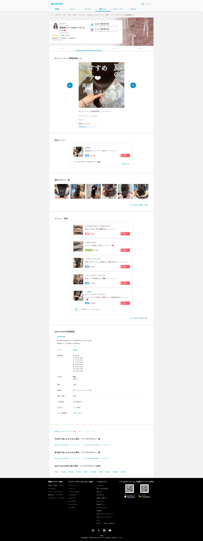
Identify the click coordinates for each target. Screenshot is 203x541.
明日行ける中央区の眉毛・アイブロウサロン (67, 445)
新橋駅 (86, 472)
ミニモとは (100, 485)
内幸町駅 (78, 472)
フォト (112, 15)
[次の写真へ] (133, 85)
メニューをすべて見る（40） (138, 318)
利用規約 (99, 510)
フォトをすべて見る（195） (139, 205)
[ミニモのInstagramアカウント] (93, 531)
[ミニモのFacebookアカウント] (104, 531)
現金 (74, 377)
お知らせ (99, 491)
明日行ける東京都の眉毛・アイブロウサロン (67, 458)
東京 (65, 15)
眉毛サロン (58, 15)
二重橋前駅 (115, 472)
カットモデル (72, 507)
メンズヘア (71, 488)
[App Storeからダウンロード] (129, 497)
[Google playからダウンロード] (144, 497)
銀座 (69, 15)
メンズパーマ (72, 498)
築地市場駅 (93, 472)
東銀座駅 (71, 472)
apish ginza (82, 15)
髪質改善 (82, 127)
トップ (51, 15)
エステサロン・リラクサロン (56, 498)
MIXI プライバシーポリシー (104, 517)
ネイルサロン (52, 488)
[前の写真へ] (70, 85)
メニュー (114, 48)
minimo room (100, 495)
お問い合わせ (77, 413)
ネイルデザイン (72, 501)
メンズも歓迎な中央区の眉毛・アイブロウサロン (96, 445)
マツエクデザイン (73, 504)
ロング (82, 120)
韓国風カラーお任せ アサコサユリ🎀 (97, 15)
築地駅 (107, 472)
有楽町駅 (63, 472)
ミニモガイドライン (102, 507)
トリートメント (92, 127)
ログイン (149, 4)
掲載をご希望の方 (102, 498)
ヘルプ (98, 520)
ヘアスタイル (72, 485)
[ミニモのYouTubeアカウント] (110, 531)
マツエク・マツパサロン (55, 491)
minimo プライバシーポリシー (105, 514)
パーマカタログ (72, 495)
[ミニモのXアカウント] (99, 531)
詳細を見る (125, 164)
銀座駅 (75, 15)
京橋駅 (101, 472)
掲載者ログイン (101, 504)
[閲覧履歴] (142, 4)
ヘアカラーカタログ (74, 491)
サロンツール (100, 501)
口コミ (140, 48)
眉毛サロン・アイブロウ (55, 495)
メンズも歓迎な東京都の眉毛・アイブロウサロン (96, 458)
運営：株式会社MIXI (102, 488)
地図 (89, 340)
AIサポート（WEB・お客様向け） (106, 523)
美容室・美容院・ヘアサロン (56, 485)
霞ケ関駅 (123, 472)
